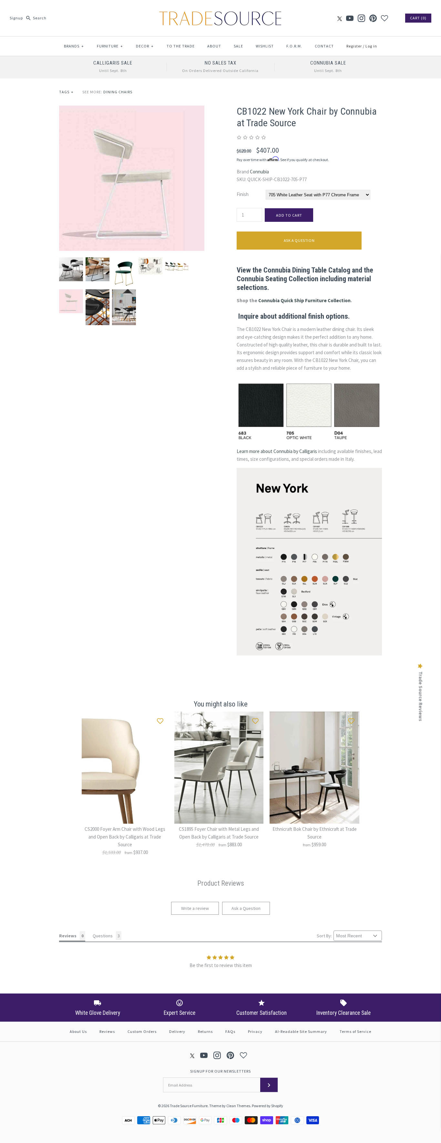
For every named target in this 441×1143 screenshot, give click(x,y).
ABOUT (214, 46)
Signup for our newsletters (220, 1071)
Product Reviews (220, 883)
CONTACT (324, 46)
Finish (243, 194)
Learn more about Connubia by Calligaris (277, 451)
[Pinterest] (373, 18)
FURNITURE (110, 46)
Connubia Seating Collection (277, 278)
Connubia (259, 172)
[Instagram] (361, 18)
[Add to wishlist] (160, 719)
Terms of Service (355, 1031)
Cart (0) (418, 17)
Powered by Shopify (267, 1105)
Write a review (195, 908)
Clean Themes (238, 1105)
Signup (16, 17)
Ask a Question (299, 240)
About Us (78, 1031)
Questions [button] (103, 936)
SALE (238, 46)
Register (354, 46)
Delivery (177, 1031)
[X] (339, 18)
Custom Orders (142, 1031)
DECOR (145, 46)
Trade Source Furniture (189, 1105)
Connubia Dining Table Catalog (306, 270)
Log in (371, 46)
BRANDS (74, 46)
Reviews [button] (68, 936)
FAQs (230, 1031)
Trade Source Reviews (420, 696)
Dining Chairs (117, 91)
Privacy (255, 1031)
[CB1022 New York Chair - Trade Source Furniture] (131, 109)
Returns (205, 1031)
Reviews (107, 1031)
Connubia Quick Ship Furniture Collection (304, 300)
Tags (66, 91)
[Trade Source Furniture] (220, 10)
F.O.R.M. (294, 46)
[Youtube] (350, 18)
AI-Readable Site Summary (301, 1031)
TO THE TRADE (181, 46)
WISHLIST (265, 46)
